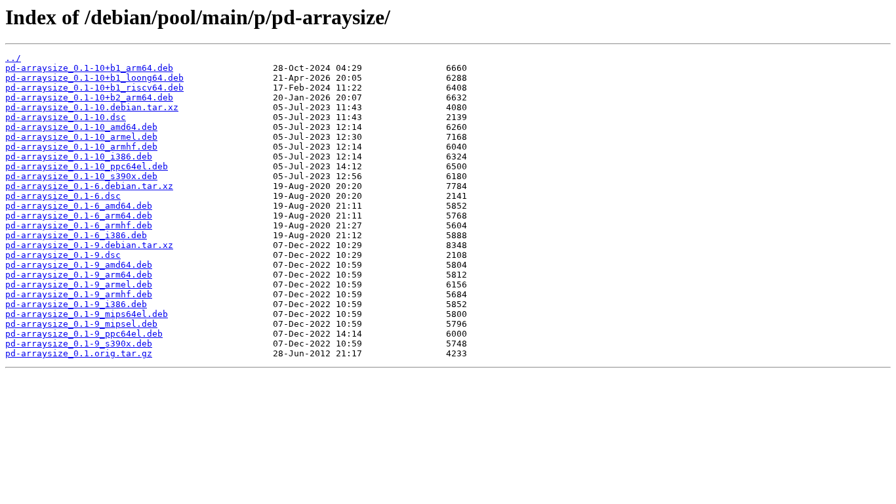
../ (13, 58)
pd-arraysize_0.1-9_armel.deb (78, 284)
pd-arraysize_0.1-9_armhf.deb (78, 294)
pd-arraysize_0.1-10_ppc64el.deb (86, 166)
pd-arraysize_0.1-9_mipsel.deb (81, 324)
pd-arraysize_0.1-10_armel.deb (81, 137)
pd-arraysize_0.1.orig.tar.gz (78, 353)
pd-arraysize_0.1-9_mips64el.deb (86, 314)
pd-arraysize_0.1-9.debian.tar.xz (89, 245)
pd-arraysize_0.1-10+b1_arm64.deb (89, 68)
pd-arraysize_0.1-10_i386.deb (78, 156)
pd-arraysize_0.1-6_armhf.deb (78, 225)
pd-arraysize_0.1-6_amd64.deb (78, 206)
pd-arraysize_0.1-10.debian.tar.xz (91, 107)
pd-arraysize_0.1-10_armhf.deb (81, 147)
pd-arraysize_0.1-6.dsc (63, 196)
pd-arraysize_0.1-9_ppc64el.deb (84, 334)
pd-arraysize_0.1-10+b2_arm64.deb (89, 97)
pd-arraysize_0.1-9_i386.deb (76, 304)
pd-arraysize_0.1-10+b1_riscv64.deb (94, 88)
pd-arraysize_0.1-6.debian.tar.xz (89, 186)
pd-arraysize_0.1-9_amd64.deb (78, 265)
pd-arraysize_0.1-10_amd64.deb (81, 127)
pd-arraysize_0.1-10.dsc (65, 117)
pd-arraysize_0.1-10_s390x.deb (81, 176)
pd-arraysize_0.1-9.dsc (63, 255)
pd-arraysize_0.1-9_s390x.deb (78, 343)
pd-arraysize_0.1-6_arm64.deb (78, 215)
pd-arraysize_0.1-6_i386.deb (76, 235)
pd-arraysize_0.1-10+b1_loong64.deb (94, 78)
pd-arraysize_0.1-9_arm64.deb (78, 275)
